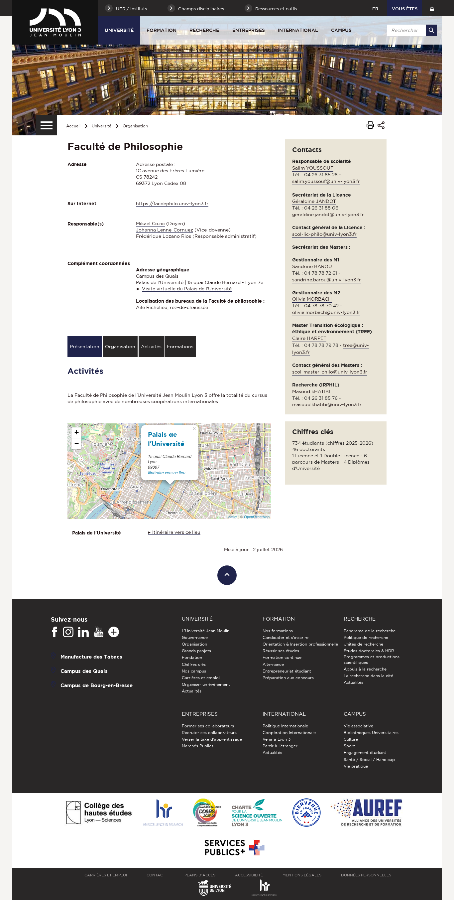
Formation (161, 30)
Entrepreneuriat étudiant (287, 671)
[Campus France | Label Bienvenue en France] (306, 813)
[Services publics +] (233, 848)
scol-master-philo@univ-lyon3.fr (329, 372)
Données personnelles (366, 875)
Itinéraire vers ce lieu (166, 472)
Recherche (204, 30)
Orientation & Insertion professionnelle (300, 644)
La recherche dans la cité (368, 676)
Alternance (273, 664)
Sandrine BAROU (312, 266)
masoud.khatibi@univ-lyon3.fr (327, 404)
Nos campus (194, 671)
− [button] (76, 443)
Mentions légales (302, 875)
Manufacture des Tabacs (91, 656)
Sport (349, 746)
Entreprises (248, 30)
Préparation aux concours (288, 677)
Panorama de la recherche (370, 631)
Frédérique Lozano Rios (163, 236)
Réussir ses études (281, 651)
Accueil (73, 126)
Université (119, 30)
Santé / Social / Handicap (369, 759)
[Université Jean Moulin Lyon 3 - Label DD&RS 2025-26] (207, 813)
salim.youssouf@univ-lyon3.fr (326, 181)
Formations (180, 346)
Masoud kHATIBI (311, 391)
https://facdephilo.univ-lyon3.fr (172, 203)
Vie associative (358, 726)
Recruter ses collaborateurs (209, 732)
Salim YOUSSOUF (312, 168)
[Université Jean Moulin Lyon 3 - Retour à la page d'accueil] (55, 22)
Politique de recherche (366, 637)
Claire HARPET (309, 338)
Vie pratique (356, 766)
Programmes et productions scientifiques (371, 659)
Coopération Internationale (289, 732)
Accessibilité (249, 875)
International (298, 30)
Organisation (135, 126)
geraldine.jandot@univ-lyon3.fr (328, 214)
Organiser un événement (206, 684)
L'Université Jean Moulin (205, 631)
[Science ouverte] (257, 813)
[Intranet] (432, 8)
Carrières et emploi (201, 677)
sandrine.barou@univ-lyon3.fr (326, 279)
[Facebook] (54, 632)
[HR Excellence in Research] (163, 813)
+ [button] (76, 432)
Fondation (192, 657)
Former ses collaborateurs (208, 726)
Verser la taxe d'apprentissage (212, 739)
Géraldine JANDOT (314, 201)
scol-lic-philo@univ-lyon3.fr (324, 234)
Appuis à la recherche (365, 669)
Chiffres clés (194, 664)
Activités (151, 346)
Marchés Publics (197, 746)
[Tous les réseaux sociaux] (113, 632)
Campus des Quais (84, 671)
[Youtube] (98, 632)
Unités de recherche (363, 644)
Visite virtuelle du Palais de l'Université (187, 288)
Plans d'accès (199, 875)
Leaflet (231, 516)
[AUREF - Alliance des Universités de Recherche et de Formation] (366, 813)
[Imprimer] (370, 126)
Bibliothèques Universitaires (371, 732)
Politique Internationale (285, 726)
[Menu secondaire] (46, 125)
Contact (156, 875)
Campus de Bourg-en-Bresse (96, 685)
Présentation (84, 346)
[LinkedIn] (83, 632)
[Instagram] (68, 632)
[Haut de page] (227, 575)
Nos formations (278, 631)
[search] (411, 30)
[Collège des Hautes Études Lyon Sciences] (98, 813)
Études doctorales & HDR (369, 651)
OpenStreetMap (257, 516)
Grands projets (196, 651)
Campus (341, 30)
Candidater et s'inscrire (285, 637)
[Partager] (381, 126)
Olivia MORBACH (312, 299)
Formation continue (282, 657)
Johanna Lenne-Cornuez (164, 229)
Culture (351, 739)
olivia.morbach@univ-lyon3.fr (326, 312)
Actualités (191, 691)
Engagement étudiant (365, 752)
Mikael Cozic (150, 223)
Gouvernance (195, 637)
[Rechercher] (431, 30)
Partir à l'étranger (280, 746)
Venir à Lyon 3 (276, 739)
